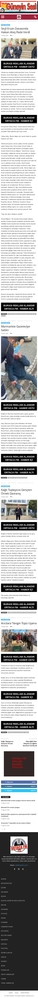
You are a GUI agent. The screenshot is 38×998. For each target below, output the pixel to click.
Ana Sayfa (3, 21)
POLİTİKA (4, 948)
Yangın (26, 732)
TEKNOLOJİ (5, 970)
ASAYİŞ (3, 879)
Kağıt (22, 612)
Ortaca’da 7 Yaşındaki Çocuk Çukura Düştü (16, 823)
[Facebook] (15, 869)
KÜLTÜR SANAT (6, 935)
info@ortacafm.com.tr (21, 865)
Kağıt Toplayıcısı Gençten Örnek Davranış (7, 743)
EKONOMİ (4, 909)
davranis (10, 612)
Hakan (25, 314)
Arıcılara (10, 732)
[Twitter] (23, 869)
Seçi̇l (34, 314)
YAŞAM (3, 979)
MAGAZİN (4, 939)
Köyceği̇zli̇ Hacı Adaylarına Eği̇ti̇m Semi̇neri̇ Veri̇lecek (30, 743)
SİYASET (4, 961)
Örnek (26, 612)
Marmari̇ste (18, 477)
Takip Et (33, 786)
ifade (30, 314)
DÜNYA (3, 896)
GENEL (3, 918)
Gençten (17, 612)
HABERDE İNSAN (7, 926)
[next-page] (4, 829)
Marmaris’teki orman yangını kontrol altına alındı (18, 800)
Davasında (15, 314)
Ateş (9, 314)
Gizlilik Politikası (25, 992)
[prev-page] (2, 829)
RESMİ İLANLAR (6, 953)
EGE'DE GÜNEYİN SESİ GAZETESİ (13, 900)
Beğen (34, 782)
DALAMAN (4, 892)
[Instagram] (19, 869)
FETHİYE (4, 913)
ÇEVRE (3, 887)
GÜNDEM (4, 922)
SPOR (3, 966)
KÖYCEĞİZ (5, 931)
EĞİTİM (3, 905)
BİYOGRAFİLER (6, 883)
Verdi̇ (3, 315)
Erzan (20, 314)
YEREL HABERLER (12, 21)
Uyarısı (21, 732)
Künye (16, 992)
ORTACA (4, 944)
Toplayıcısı (33, 612)
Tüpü (16, 732)
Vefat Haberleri (7, 974)
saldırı (25, 477)
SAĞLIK (3, 957)
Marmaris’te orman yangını (10, 807)
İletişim (11, 992)
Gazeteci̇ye (11, 477)
